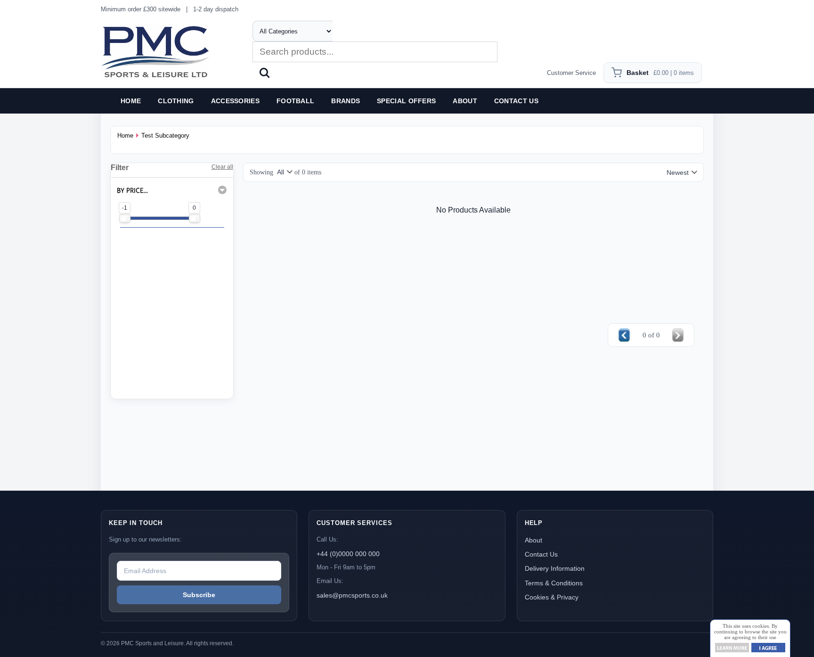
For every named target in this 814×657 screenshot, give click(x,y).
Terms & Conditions (554, 583)
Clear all (222, 167)
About (533, 540)
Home (125, 135)
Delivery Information (555, 568)
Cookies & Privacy (551, 597)
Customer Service (571, 72)
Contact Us (541, 554)
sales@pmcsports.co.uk (352, 595)
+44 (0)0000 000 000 (348, 554)
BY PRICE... (132, 191)
